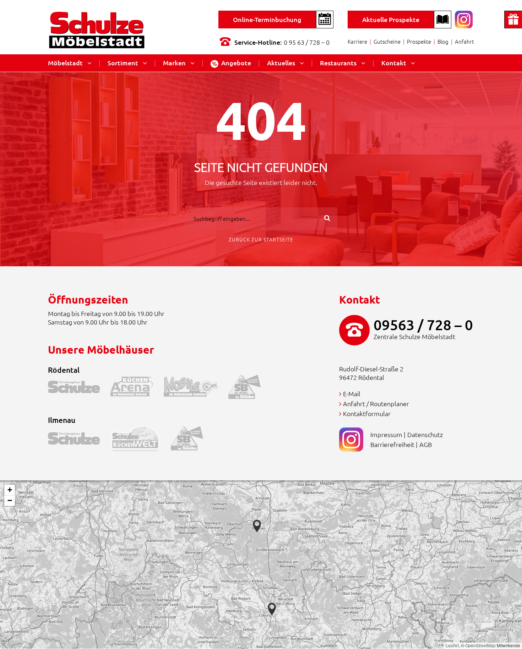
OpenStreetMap (480, 645)
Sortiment (123, 63)
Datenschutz (425, 434)
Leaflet (452, 645)
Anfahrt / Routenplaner (376, 403)
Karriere (357, 41)
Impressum (386, 434)
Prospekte (419, 41)
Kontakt (393, 63)
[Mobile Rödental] (196, 388)
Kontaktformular (367, 413)
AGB (425, 444)
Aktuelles (281, 63)
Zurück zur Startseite (261, 239)
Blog (442, 41)
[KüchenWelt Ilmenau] (140, 440)
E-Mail (351, 393)
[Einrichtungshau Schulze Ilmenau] (79, 440)
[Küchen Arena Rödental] (137, 388)
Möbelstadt (65, 63)
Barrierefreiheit (392, 444)
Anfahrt (464, 41)
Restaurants (338, 63)
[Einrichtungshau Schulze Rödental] (79, 388)
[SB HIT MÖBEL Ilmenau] (192, 440)
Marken (174, 63)
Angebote (236, 63)
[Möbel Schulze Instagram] (464, 18)
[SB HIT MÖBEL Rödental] (249, 388)
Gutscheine (387, 41)
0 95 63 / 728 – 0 (307, 42)
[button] (272, 609)
